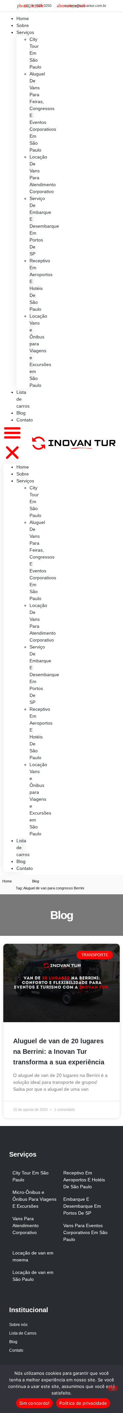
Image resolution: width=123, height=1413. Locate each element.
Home (22, 467)
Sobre (22, 473)
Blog (21, 861)
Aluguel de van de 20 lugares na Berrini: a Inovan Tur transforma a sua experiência (58, 1051)
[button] (12, 443)
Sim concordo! (34, 1403)
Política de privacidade (83, 1403)
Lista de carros (23, 399)
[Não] (113, 1388)
